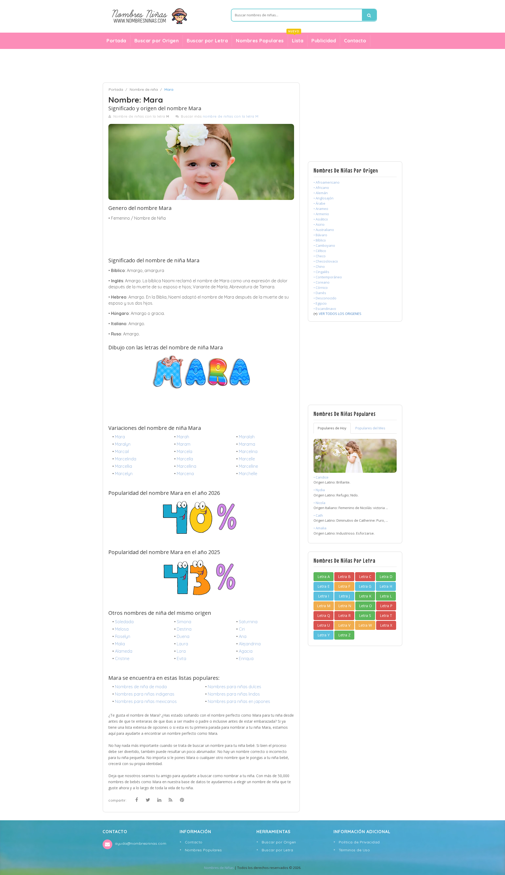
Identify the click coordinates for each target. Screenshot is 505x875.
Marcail (122, 451)
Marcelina (248, 451)
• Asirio (319, 224)
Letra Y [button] (323, 634)
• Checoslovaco (326, 261)
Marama (247, 444)
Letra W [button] (365, 625)
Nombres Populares (260, 41)
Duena (183, 636)
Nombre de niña (144, 89)
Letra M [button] (323, 605)
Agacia (245, 651)
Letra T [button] (386, 615)
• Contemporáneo (328, 277)
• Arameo (321, 208)
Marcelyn (124, 473)
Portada (116, 41)
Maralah (247, 436)
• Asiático (321, 219)
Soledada (124, 621)
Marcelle (247, 458)
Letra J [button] (344, 596)
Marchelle (248, 473)
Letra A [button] (323, 576)
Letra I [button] (323, 596)
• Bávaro (320, 235)
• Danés (320, 292)
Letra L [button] (386, 596)
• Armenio (321, 214)
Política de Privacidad (359, 842)
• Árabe (319, 203)
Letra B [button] (344, 576)
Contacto (355, 41)
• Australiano (324, 229)
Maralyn (122, 444)
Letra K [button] (365, 596)
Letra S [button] (365, 615)
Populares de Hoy (332, 428)
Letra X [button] (386, 625)
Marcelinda (125, 458)
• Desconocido (325, 298)
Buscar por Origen (156, 41)
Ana (242, 636)
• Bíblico (320, 240)
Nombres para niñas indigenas (144, 694)
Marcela (184, 451)
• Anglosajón (324, 198)
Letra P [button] (386, 605)
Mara (120, 436)
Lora (181, 651)
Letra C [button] (365, 576)
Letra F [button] (344, 586)
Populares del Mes (370, 428)
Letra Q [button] (323, 615)
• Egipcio (320, 303)
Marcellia (123, 466)
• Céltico (320, 250)
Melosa (122, 629)
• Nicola (319, 502)
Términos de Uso (354, 850)
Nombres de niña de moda (141, 686)
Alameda (123, 651)
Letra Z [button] (344, 634)
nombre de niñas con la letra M (231, 116)
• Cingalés (321, 271)
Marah (183, 436)
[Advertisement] (252, 66)
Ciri (242, 629)
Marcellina (186, 466)
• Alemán (321, 192)
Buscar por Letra (207, 41)
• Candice (321, 477)
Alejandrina (250, 643)
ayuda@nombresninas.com (140, 843)
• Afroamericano (327, 182)
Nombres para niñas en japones (239, 701)
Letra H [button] (386, 586)
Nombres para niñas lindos (234, 694)
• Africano (321, 187)
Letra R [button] (344, 615)
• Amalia (320, 528)
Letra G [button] (365, 586)
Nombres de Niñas (219, 867)
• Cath (318, 515)
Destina (184, 629)
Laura (182, 643)
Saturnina (248, 621)
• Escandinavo (325, 308)
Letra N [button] (344, 605)
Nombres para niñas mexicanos (146, 701)
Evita (181, 658)
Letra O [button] (365, 605)
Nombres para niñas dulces (234, 686)
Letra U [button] (323, 625)
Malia (120, 643)
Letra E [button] (323, 586)
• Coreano (322, 282)
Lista (295, 39)
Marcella (185, 458)
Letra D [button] (386, 576)
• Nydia (319, 489)
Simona (184, 621)
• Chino (319, 266)
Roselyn (122, 636)
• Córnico (321, 287)
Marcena (185, 473)
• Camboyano (324, 245)
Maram (183, 444)
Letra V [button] (344, 625)
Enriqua (246, 658)
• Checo (320, 256)
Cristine (122, 658)
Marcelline (248, 466)
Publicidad (323, 41)
